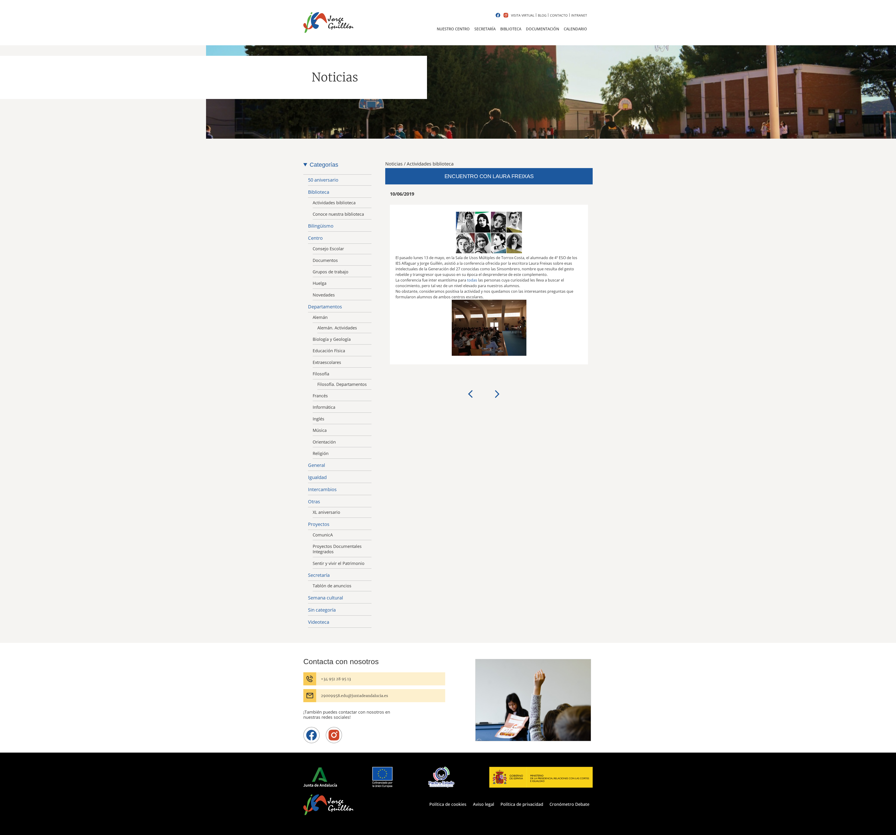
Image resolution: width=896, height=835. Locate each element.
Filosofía (321, 374)
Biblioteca (510, 29)
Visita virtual (522, 15)
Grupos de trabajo (330, 272)
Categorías (324, 164)
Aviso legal (483, 804)
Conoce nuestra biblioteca (338, 214)
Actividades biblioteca (334, 202)
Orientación (324, 442)
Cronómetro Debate (569, 804)
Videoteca (318, 622)
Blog (542, 15)
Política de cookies (447, 804)
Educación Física (329, 350)
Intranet (579, 15)
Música (320, 430)
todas (472, 280)
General (316, 465)
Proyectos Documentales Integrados (337, 548)
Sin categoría (322, 610)
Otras (314, 501)
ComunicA (323, 535)
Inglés (318, 419)
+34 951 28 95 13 (336, 678)
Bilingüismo (320, 226)
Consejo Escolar (328, 248)
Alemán (320, 317)
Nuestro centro (453, 29)
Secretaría (485, 29)
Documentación (542, 29)
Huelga (319, 283)
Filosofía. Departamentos (342, 384)
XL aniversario (326, 512)
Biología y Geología (332, 339)
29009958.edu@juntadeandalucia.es (354, 695)
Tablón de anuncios (332, 585)
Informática (324, 407)
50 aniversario (323, 180)
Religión (321, 453)
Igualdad (317, 477)
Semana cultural (325, 598)
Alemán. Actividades (337, 328)
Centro (315, 238)
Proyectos (318, 524)
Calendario (575, 29)
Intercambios (322, 489)
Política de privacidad (521, 804)
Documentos (325, 260)
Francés (320, 395)
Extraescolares (327, 362)
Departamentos (325, 306)
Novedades (324, 295)
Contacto (559, 15)
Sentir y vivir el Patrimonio (338, 563)
